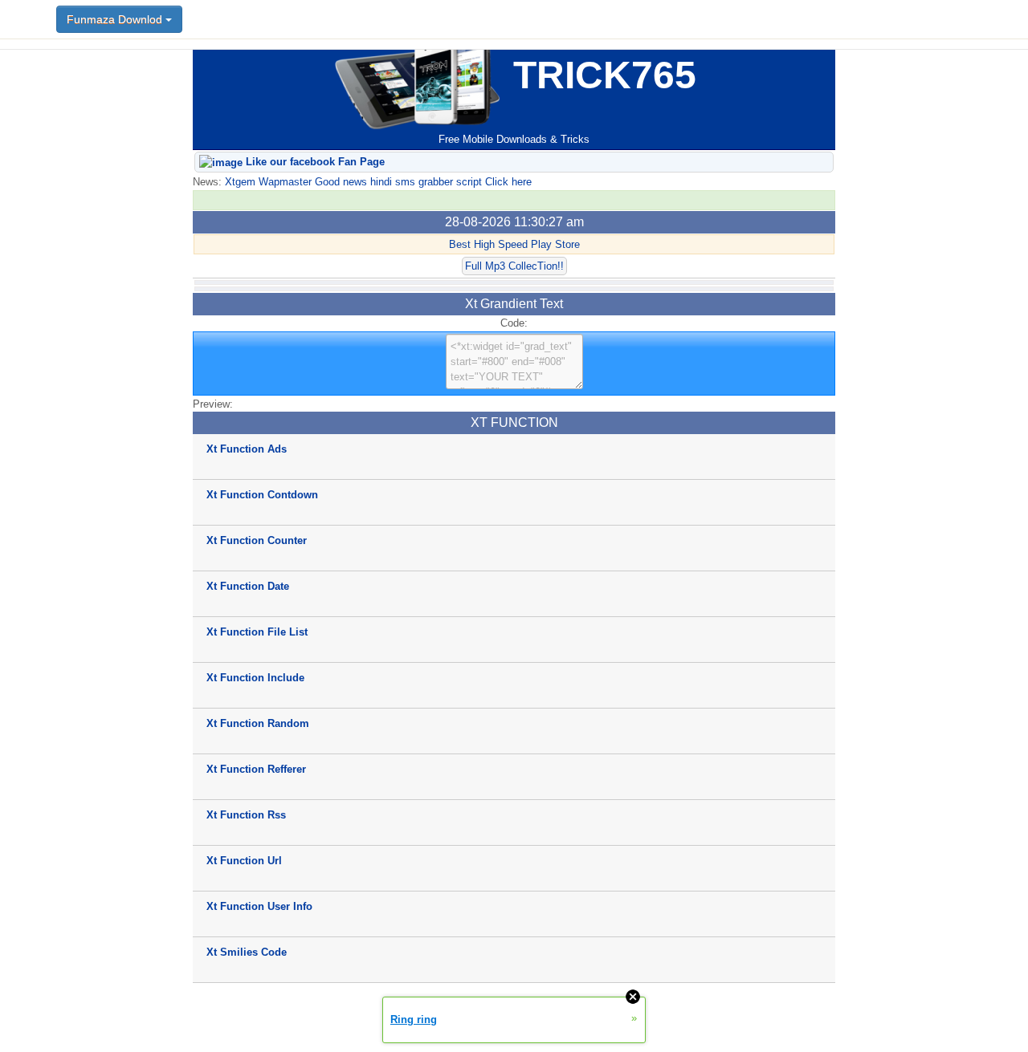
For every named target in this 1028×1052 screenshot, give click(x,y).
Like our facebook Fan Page (314, 162)
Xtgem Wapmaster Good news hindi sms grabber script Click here (377, 182)
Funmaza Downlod (116, 19)
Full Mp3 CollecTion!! (514, 266)
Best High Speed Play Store (514, 244)
